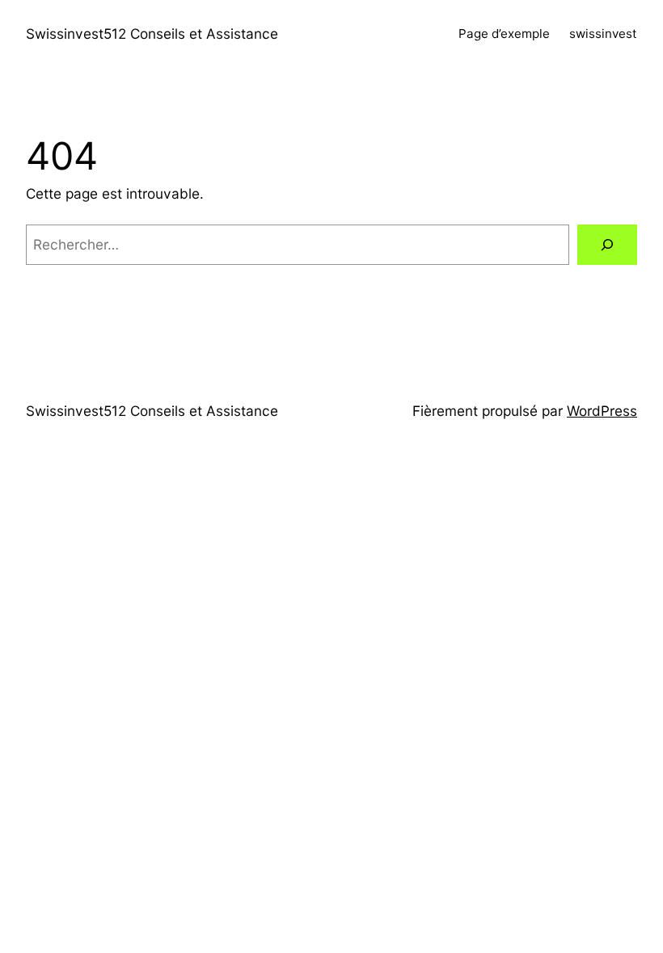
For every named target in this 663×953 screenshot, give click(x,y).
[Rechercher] (607, 245)
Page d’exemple (504, 33)
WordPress (602, 410)
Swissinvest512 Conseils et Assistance (152, 33)
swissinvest (603, 33)
